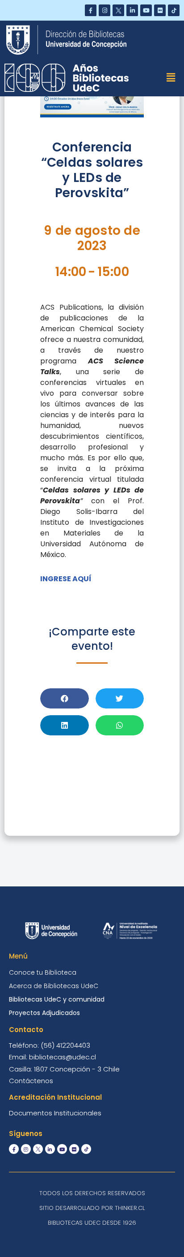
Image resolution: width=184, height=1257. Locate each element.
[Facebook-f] (90, 10)
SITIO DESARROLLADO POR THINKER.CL (92, 1208)
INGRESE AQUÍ (66, 579)
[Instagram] (104, 10)
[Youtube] (146, 10)
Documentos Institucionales (55, 1113)
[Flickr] (160, 10)
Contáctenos (31, 1080)
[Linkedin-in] (132, 10)
